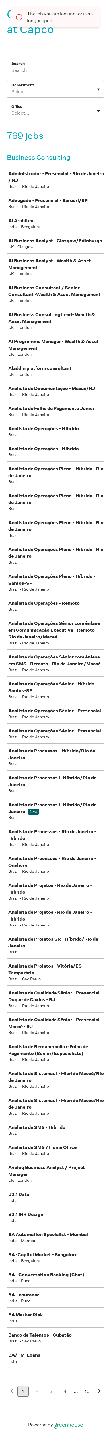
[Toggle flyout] (98, 89)
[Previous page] (12, 1391)
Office (16, 106)
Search (18, 63)
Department (22, 85)
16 (87, 1391)
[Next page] (99, 1391)
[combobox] (11, 92)
